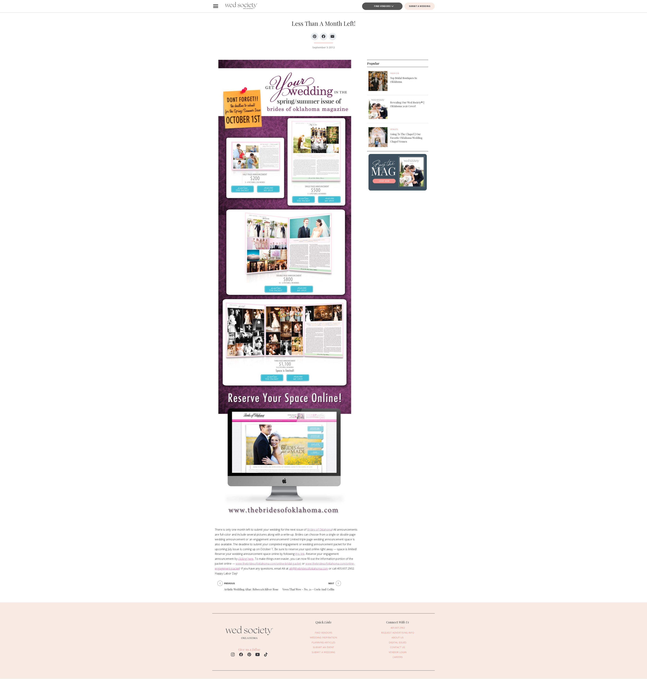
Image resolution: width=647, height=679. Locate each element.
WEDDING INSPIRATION (323, 637)
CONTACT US (397, 647)
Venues (394, 129)
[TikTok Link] (266, 655)
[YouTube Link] (257, 655)
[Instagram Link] (233, 655)
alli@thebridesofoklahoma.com (308, 568)
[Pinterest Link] (249, 655)
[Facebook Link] (241, 655)
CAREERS (398, 656)
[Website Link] (249, 640)
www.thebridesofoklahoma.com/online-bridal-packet (268, 563)
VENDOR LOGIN (398, 652)
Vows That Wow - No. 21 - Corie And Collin (308, 589)
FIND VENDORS (382, 6)
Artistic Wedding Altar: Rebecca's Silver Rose (251, 589)
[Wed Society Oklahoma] (241, 6)
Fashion (394, 73)
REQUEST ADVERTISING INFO (397, 632)
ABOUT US (398, 637)
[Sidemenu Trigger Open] (215, 6)
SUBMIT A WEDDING (419, 6)
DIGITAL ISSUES (397, 642)
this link (300, 554)
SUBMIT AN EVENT (323, 647)
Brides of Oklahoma (319, 529)
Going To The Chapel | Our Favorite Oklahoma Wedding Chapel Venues (406, 137)
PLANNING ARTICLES (323, 642)
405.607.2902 (397, 627)
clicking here (245, 559)
